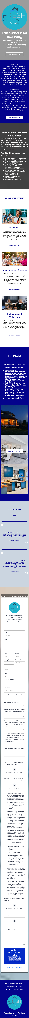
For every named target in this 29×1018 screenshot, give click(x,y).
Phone (6, 666)
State (17, 653)
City (5, 653)
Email (6, 673)
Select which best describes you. (13, 694)
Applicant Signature (9, 929)
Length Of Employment (10, 755)
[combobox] (9, 663)
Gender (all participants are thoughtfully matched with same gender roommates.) (14, 711)
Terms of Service (18, 967)
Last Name (7, 639)
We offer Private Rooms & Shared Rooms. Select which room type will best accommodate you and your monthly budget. (14, 723)
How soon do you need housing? (13, 702)
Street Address (8, 647)
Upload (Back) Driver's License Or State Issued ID (14, 915)
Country (6, 660)
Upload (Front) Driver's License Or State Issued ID (14, 899)
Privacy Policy (10, 967)
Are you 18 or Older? (9, 679)
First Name (6, 632)
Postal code (18, 660)
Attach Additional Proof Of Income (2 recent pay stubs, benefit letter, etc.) (14, 779)
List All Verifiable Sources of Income (14, 748)
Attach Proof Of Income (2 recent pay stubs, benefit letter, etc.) (13, 763)
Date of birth (7, 687)
